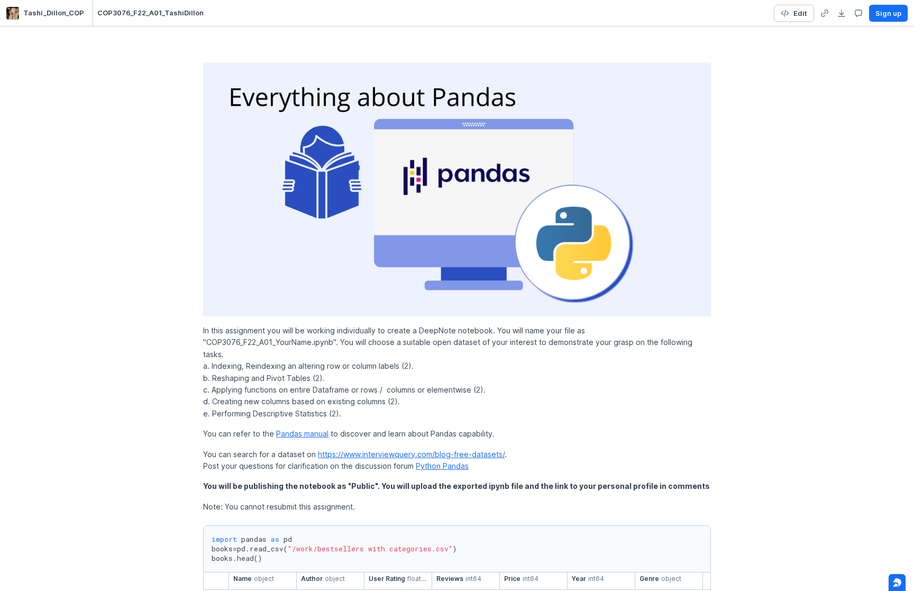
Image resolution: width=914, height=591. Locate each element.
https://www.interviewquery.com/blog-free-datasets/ (411, 454)
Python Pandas (442, 465)
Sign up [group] (888, 13)
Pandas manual (302, 433)
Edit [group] (800, 13)
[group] (824, 13)
